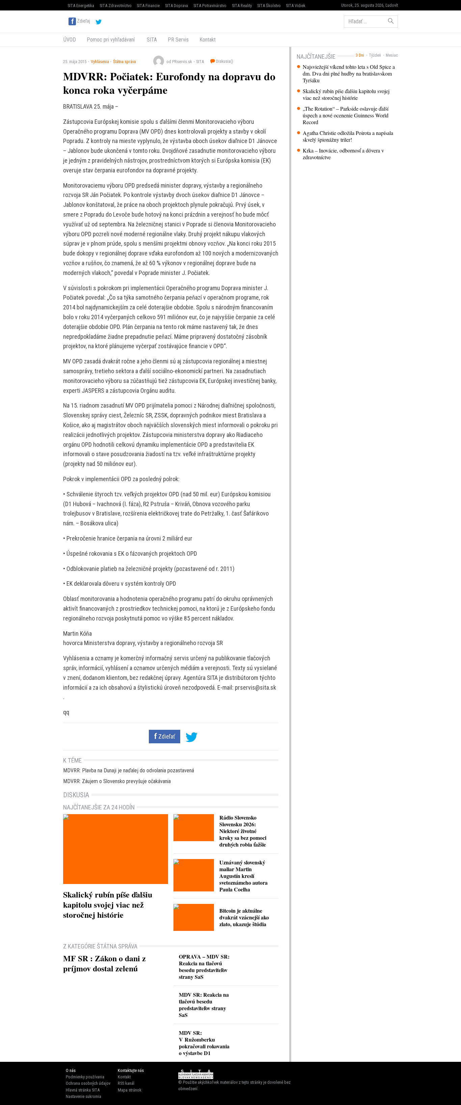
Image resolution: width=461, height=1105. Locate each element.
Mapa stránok (129, 1090)
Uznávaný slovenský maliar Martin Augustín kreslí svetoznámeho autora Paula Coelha (243, 875)
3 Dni (360, 55)
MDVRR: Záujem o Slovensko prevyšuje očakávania (117, 781)
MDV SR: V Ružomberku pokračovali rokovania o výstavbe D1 (204, 1043)
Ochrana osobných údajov (88, 1083)
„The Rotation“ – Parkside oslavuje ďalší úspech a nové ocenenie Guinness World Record (345, 115)
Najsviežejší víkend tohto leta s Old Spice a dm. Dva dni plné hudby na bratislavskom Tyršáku (349, 73)
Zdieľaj (83, 21)
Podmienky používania (85, 1076)
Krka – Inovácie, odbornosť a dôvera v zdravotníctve (343, 154)
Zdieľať (166, 736)
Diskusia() (224, 61)
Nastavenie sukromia (83, 1096)
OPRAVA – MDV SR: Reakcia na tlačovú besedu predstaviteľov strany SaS (204, 966)
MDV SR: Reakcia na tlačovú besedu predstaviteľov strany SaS (204, 1005)
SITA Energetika (80, 5)
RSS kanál (126, 1083)
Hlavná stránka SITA (83, 1090)
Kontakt (207, 39)
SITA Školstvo (269, 5)
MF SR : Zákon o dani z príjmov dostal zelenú (104, 963)
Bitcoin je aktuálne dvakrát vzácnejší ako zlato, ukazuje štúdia (244, 917)
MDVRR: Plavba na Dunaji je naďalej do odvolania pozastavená (128, 770)
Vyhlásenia (100, 61)
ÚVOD (69, 39)
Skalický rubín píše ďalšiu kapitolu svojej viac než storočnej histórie (346, 94)
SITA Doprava (176, 5)
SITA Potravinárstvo (209, 5)
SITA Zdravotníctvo (116, 5)
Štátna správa (124, 61)
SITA (151, 39)
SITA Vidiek (295, 5)
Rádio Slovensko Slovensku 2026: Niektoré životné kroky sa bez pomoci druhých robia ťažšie (242, 830)
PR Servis (178, 39)
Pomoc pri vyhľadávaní (111, 39)
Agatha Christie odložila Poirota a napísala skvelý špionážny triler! (348, 136)
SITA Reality (242, 5)
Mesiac (392, 55)
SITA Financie (148, 5)
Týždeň (375, 55)
